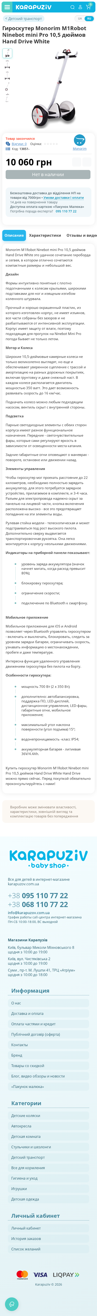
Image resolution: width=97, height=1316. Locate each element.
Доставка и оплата (27, 1013)
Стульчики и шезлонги (31, 1146)
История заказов (26, 1238)
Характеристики (45, 235)
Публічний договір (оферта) (35, 1034)
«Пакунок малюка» (27, 1086)
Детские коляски (25, 1115)
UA (80, 18)
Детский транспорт (28, 1157)
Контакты (19, 1044)
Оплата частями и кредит (33, 1023)
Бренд (16, 1055)
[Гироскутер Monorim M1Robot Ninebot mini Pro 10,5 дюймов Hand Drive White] (55, 88)
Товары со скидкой (27, 1065)
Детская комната (26, 1136)
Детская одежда (25, 1199)
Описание (14, 235)
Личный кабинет (26, 1228)
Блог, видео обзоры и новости (38, 1076)
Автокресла (21, 1126)
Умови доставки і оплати (64, 197)
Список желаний (25, 1249)
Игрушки (19, 1188)
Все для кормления (28, 1167)
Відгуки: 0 (19, 144)
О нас (16, 1003)
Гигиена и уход (24, 1178)
